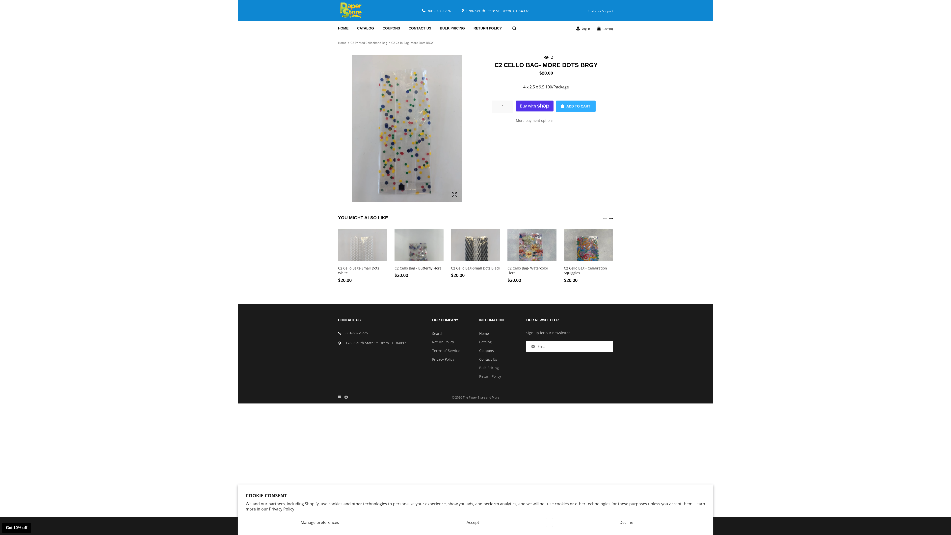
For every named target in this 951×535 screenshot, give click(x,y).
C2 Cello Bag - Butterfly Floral (419, 268)
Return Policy (443, 342)
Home (342, 43)
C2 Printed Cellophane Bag (368, 43)
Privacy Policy (281, 509)
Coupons (486, 350)
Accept (473, 522)
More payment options (535, 120)
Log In (585, 29)
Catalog (485, 342)
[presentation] (605, 218)
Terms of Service (446, 350)
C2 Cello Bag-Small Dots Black (475, 268)
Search (438, 333)
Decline (626, 522)
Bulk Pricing (489, 367)
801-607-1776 (356, 333)
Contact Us (488, 359)
